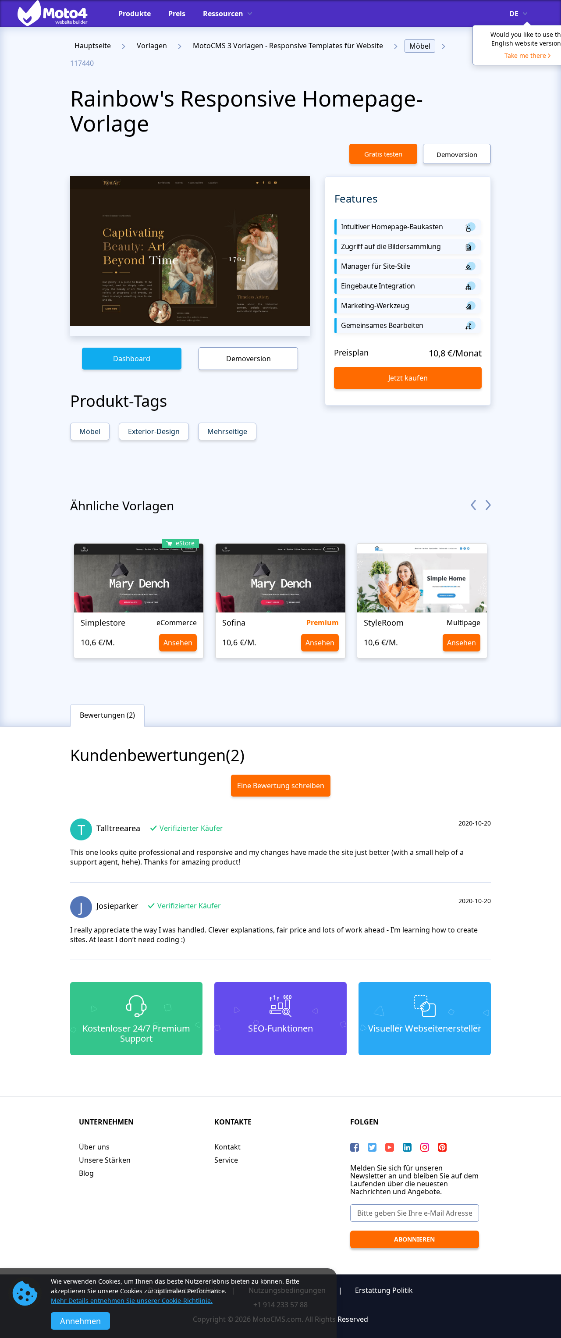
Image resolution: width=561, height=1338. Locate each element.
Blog (86, 1173)
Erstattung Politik (384, 1290)
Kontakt (227, 1147)
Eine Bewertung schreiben (280, 785)
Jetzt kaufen (408, 378)
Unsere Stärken (105, 1160)
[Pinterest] (442, 1147)
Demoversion (457, 154)
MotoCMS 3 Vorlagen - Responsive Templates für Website (288, 45)
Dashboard (131, 358)
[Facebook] (354, 1147)
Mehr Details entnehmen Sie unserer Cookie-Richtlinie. (132, 1300)
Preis (176, 13)
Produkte (134, 13)
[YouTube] (389, 1147)
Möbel (419, 46)
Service (226, 1160)
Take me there (525, 55)
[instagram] (424, 1147)
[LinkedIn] (407, 1147)
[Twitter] (372, 1147)
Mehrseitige (227, 431)
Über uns (94, 1147)
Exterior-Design (154, 431)
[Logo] (59, 13)
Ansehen (177, 643)
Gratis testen (383, 153)
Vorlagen (152, 45)
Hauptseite (93, 45)
